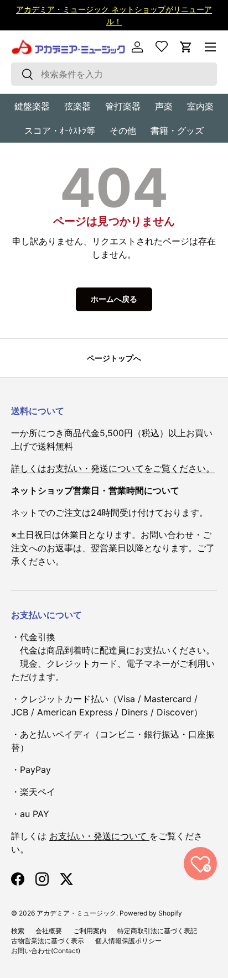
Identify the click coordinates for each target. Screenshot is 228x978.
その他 (123, 130)
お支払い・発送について (99, 835)
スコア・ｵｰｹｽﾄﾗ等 (59, 130)
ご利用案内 (89, 931)
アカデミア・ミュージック (76, 913)
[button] (186, 47)
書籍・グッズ (177, 130)
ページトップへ (114, 358)
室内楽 (200, 106)
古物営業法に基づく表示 (47, 941)
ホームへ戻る (114, 299)
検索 (17, 931)
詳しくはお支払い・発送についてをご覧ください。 (113, 468)
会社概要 (48, 931)
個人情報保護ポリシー (128, 941)
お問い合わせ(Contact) (45, 950)
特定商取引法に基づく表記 (157, 931)
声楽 (164, 106)
